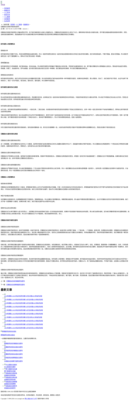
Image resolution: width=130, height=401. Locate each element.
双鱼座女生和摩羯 (10, 384)
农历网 (12, 24)
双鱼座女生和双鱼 (10, 375)
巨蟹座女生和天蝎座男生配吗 (15, 281)
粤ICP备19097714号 (31, 398)
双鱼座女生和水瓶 (10, 379)
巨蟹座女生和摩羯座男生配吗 (15, 284)
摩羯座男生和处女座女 (8, 335)
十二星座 (19, 24)
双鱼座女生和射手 (10, 388)
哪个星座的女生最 (10, 371)
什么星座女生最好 (10, 367)
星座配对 (26, 24)
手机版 (3, 4)
